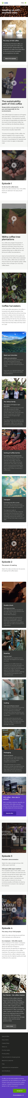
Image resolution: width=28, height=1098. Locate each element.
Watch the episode (10, 58)
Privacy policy (5, 1053)
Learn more (9, 1026)
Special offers (5, 1036)
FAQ (3, 1064)
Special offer (9, 813)
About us (4, 1046)
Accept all (19, 1090)
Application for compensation (10, 1067)
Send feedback (6, 1071)
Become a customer (7, 1060)
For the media (6, 1050)
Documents (5, 1040)
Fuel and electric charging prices (11, 1057)
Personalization (17, 1095)
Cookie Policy (14, 1086)
